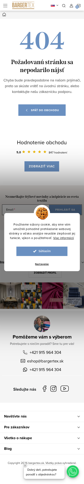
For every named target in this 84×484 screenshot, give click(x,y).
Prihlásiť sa (65, 210)
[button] (73, 471)
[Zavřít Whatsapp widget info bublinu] (25, 465)
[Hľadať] (63, 5)
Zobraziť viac (42, 166)
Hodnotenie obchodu (42, 142)
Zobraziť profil (45, 273)
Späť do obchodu (45, 110)
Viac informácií (63, 238)
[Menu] (5, 5)
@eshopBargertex (66, 389)
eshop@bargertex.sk (45, 361)
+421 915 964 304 (45, 352)
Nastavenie (42, 264)
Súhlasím (45, 251)
